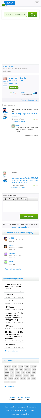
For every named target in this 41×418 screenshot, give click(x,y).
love (21, 369)
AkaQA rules (10, 410)
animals (21, 366)
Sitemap (23, 414)
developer (7, 366)
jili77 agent (9, 326)
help (12, 372)
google (28, 372)
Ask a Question (32, 14)
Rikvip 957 (9, 295)
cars (23, 372)
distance (23, 378)
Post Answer (29, 216)
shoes (6, 375)
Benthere (12, 253)
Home (5, 66)
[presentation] (5, 199)
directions (27, 369)
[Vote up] (11, 93)
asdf (6, 369)
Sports (11, 66)
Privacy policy (15, 414)
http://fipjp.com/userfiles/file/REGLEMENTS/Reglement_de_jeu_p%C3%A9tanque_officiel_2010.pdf (24, 180)
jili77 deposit (10, 345)
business (26, 375)
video (33, 372)
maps (11, 375)
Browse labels (31, 407)
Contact (32, 410)
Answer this (14, 88)
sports (33, 378)
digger (17, 125)
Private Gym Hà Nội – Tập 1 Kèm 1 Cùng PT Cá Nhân (13, 286)
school (13, 382)
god (17, 369)
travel (34, 369)
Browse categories (20, 407)
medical (7, 382)
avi (29, 378)
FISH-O (11, 261)
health (26, 366)
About (17, 410)
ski (5, 378)
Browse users (9, 407)
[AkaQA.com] (8, 3)
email (32, 375)
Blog (29, 414)
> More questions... (11, 351)
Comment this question (29, 100)
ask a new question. (20, 227)
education (18, 375)
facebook (33, 366)
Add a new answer (10, 195)
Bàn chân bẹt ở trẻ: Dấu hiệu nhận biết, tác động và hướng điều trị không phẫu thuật (14, 316)
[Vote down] (15, 93)
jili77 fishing (9, 307)
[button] (5, 199)
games (14, 366)
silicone (7, 372)
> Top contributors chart (13, 269)
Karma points (24, 410)
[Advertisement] (20, 43)
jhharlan (5, 113)
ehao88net (9, 301)
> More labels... (9, 386)
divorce (11, 378)
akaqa (16, 378)
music (17, 372)
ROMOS (11, 238)
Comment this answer (18, 121)
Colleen (11, 246)
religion (11, 369)
